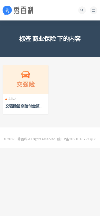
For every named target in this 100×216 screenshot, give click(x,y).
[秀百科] (19, 10)
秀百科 (22, 139)
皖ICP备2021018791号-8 (76, 139)
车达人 (12, 99)
